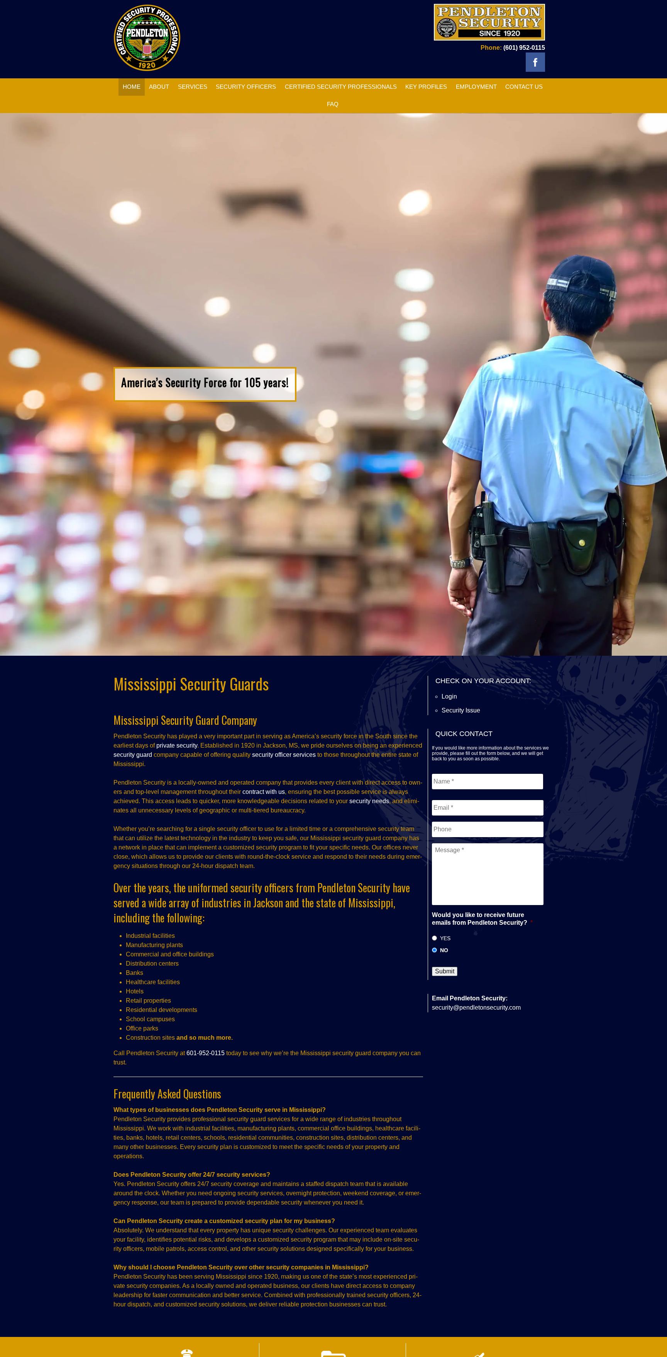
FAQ (333, 104)
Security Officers (246, 86)
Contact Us (524, 86)
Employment (476, 86)
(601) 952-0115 (524, 47)
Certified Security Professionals (341, 86)
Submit (444, 971)
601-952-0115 (205, 1053)
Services (192, 86)
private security (176, 745)
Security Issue (461, 710)
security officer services (284, 754)
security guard (132, 754)
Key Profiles (426, 86)
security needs (369, 801)
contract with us (263, 791)
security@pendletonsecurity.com (476, 1007)
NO (444, 950)
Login (449, 696)
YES (445, 938)
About (159, 86)
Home (132, 86)
